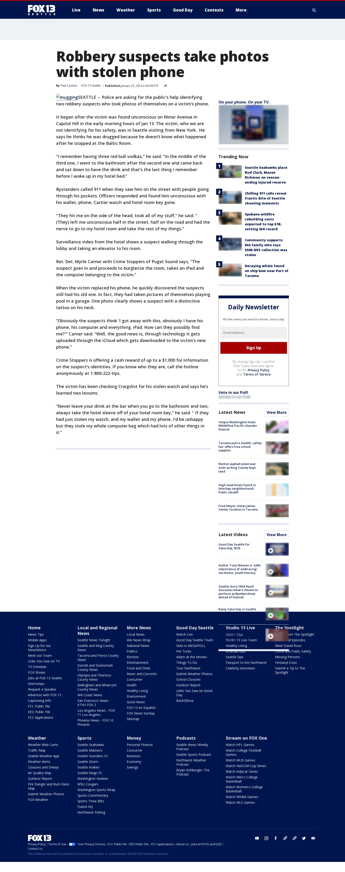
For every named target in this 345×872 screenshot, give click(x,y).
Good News (136, 702)
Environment (136, 696)
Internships (36, 683)
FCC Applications (40, 717)
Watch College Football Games (243, 752)
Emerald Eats (236, 651)
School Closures (188, 679)
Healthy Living (137, 690)
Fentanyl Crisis (286, 662)
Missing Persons (287, 657)
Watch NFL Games (240, 744)
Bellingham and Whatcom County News (97, 687)
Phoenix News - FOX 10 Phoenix (95, 722)
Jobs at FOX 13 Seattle (45, 678)
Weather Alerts (39, 761)
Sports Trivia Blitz (90, 801)
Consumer (134, 679)
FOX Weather (38, 799)
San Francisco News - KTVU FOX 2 (93, 702)
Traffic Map (37, 750)
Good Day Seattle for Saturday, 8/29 (234, 546)
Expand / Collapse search (314, 10)
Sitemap (133, 719)
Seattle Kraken (88, 767)
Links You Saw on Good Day (194, 692)
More (241, 10)
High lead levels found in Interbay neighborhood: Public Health (237, 488)
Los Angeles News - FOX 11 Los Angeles (96, 712)
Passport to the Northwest (246, 662)
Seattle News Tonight (93, 640)
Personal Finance (140, 744)
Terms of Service (257, 374)
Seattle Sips (234, 657)
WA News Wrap (138, 640)
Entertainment (137, 662)
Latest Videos (233, 534)
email (313, 838)
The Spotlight (289, 627)
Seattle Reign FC (89, 773)
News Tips (36, 634)
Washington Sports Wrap (96, 789)
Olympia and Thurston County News (94, 677)
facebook (276, 838)
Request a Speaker (42, 689)
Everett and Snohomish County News (95, 667)
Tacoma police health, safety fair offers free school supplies (240, 446)
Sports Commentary (92, 795)
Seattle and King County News (95, 647)
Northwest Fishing (91, 812)
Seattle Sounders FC (92, 756)
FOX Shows (36, 672)
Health (132, 685)
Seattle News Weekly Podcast (192, 746)
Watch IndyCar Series (242, 771)
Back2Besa (184, 700)
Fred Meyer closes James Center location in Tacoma (238, 508)
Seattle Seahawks (90, 744)
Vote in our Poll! (233, 392)
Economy (134, 761)
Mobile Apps (37, 640)
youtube (257, 838)
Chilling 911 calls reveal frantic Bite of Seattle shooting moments (265, 198)
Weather (37, 738)
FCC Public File (39, 706)
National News (138, 645)
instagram (266, 838)
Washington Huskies (92, 778)
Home (34, 627)
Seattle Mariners (89, 750)
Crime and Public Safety (293, 651)
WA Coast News (89, 695)
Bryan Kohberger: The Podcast (193, 772)
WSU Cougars (87, 784)
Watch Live (184, 634)
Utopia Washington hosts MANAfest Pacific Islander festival (237, 425)
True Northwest (188, 668)
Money (134, 738)
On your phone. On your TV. (243, 102)
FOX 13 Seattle (91, 86)
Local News (136, 634)
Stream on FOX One (246, 738)
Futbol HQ (85, 806)
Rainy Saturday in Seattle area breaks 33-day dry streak (237, 612)
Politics (132, 651)
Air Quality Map (39, 773)
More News (139, 627)
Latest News (231, 412)
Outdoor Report (188, 685)
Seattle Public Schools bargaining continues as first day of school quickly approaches (239, 635)
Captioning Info (39, 700)
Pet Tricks (183, 651)
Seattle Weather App (43, 756)
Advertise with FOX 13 (44, 695)
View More (277, 412)
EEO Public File (39, 712)
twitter (304, 838)
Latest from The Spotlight (294, 634)
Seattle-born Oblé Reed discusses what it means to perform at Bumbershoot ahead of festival (238, 591)
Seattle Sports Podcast (193, 754)
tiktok (285, 838)
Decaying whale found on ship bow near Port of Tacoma (266, 271)
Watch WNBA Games (242, 797)
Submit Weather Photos (194, 674)
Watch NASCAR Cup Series (246, 766)
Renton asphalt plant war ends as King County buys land (237, 467)
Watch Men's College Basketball (242, 779)
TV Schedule (37, 667)
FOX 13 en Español (141, 707)
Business (133, 756)
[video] (277, 549)
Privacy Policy (259, 370)
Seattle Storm (87, 761)
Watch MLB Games (240, 760)
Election (133, 657)
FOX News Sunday (141, 713)
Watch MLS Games (240, 802)
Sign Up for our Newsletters (39, 647)
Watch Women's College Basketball (244, 789)
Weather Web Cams (43, 744)
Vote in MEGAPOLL (191, 645)
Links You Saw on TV (44, 661)
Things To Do (186, 662)
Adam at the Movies (191, 657)
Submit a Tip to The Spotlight (290, 670)
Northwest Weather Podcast (191, 762)
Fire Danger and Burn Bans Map (48, 786)
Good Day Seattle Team (194, 640)
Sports (84, 738)
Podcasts (186, 738)
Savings (132, 767)
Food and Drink (138, 668)
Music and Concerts (142, 674)
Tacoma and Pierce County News (98, 657)
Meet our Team (40, 655)
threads (294, 838)
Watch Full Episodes (290, 640)
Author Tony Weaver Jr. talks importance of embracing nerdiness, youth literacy (239, 569)
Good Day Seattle (195, 627)
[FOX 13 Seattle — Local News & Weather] (43, 10)
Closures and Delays (43, 767)
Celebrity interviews (240, 668)
